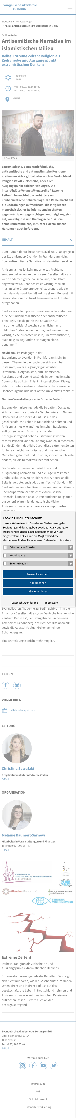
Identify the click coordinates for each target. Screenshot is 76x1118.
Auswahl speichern (38, 574)
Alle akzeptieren (38, 591)
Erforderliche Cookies (23, 547)
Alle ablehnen (38, 583)
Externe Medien (19, 564)
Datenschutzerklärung (24, 603)
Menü (70, 7)
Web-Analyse (17, 555)
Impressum (51, 603)
